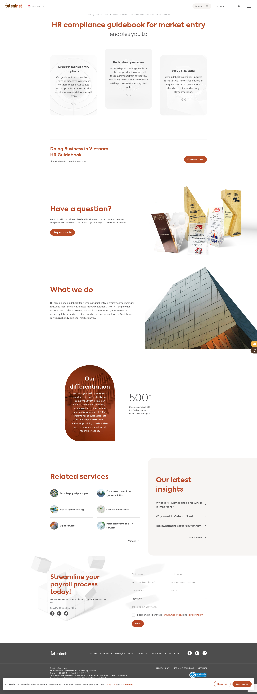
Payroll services (120, 15)
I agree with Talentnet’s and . (170, 614)
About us (93, 653)
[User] (239, 6)
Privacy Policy (195, 614)
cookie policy (127, 684)
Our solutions (102, 15)
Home (89, 15)
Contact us (142, 653)
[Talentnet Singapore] (13, 5)
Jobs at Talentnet (158, 653)
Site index (202, 668)
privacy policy (111, 684)
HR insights (120, 653)
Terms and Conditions (184, 668)
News (130, 653)
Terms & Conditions (172, 614)
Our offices (174, 653)
